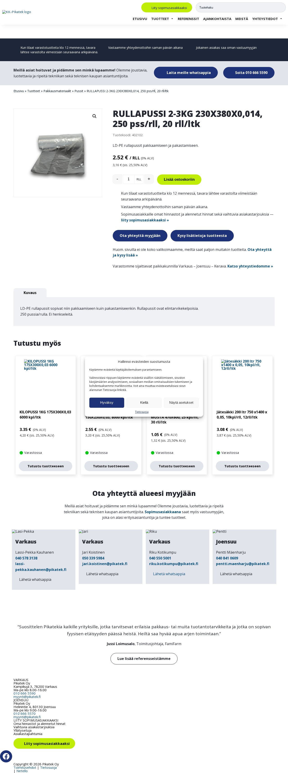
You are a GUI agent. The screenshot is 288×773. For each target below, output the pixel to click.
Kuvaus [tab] (30, 292)
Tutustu (45, 466)
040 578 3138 (26, 558)
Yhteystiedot (265, 18)
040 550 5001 (160, 558)
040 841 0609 (227, 558)
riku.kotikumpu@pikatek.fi (173, 563)
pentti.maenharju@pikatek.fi (242, 563)
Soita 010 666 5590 (251, 72)
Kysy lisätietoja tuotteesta (202, 235)
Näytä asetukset (181, 402)
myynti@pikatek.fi (27, 696)
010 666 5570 (25, 713)
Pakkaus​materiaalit (57, 91)
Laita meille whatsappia (188, 72)
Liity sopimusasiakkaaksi (169, 7)
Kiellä (144, 402)
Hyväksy (106, 402)
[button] (94, 116)
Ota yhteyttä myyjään (140, 235)
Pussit (78, 91)
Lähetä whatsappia (35, 579)
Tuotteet (160, 18)
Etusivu (140, 18)
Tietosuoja (141, 412)
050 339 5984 (93, 558)
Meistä (241, 18)
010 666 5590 (25, 693)
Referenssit (188, 18)
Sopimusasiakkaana (163, 511)
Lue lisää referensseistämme (144, 658)
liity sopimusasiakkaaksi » (145, 220)
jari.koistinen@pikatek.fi (104, 563)
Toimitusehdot (25, 767)
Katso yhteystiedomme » (250, 266)
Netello (22, 771)
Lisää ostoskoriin (179, 179)
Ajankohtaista (217, 18)
